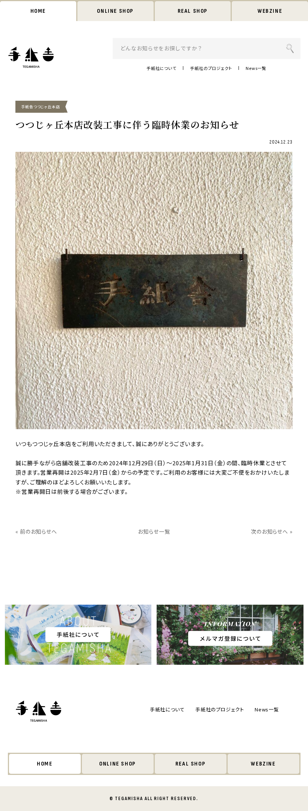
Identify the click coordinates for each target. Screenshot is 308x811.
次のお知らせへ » (272, 531)
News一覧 (256, 68)
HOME (38, 11)
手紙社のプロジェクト (211, 68)
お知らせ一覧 (154, 531)
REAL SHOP (193, 11)
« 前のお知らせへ (36, 531)
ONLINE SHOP (115, 11)
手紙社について (161, 68)
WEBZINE (270, 11)
